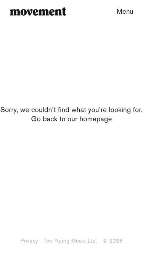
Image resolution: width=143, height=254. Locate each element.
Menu (125, 11)
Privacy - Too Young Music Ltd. (58, 240)
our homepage (89, 118)
